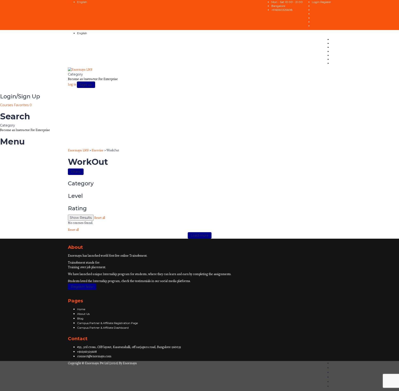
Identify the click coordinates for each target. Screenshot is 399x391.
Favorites (23, 105)
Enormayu (130, 363)
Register (325, 2)
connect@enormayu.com (94, 356)
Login (316, 2)
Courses (7, 105)
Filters (76, 172)
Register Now (82, 287)
